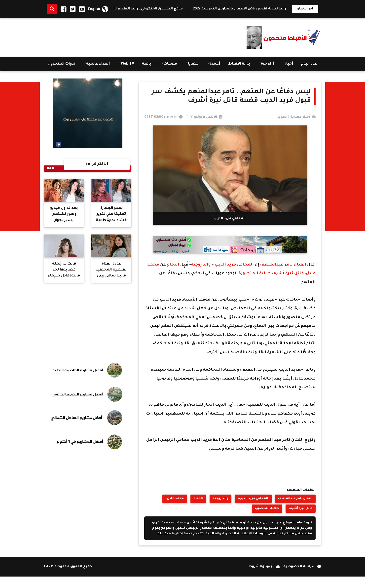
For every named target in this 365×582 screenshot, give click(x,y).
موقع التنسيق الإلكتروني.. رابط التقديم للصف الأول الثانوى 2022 (158, 9)
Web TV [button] (127, 64)
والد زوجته (201, 265)
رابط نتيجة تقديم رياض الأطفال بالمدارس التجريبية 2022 (267, 9)
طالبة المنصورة (255, 274)
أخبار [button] (289, 64)
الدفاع (173, 265)
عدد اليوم (309, 64)
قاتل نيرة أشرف (288, 274)
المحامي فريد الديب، (234, 265)
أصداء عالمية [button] (98, 64)
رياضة (147, 64)
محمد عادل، (175, 498)
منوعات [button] (170, 64)
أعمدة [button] (214, 64)
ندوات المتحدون (61, 64)
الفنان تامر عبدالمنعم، (283, 265)
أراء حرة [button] (267, 64)
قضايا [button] (193, 64)
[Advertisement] (134, 36)
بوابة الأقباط (239, 64)
